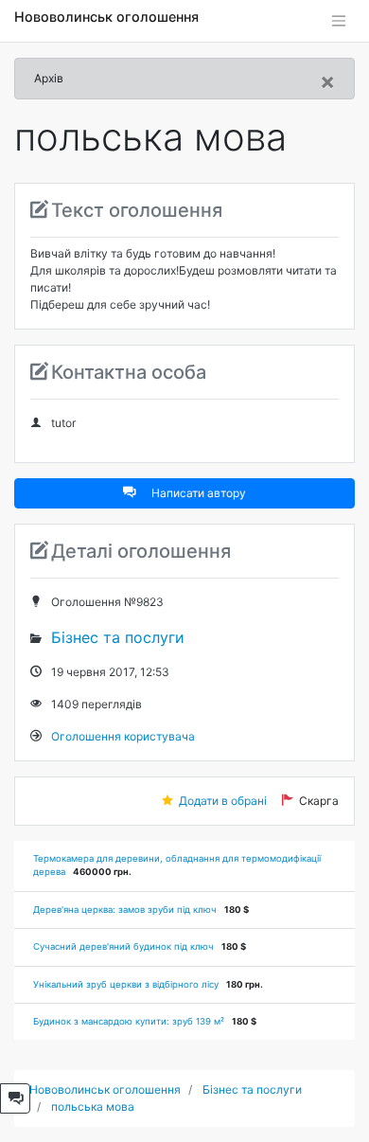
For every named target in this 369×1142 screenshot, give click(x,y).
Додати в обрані (223, 801)
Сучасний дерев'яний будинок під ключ (123, 946)
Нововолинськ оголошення (106, 17)
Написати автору (198, 493)
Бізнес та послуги (117, 637)
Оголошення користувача (123, 736)
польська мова (92, 1106)
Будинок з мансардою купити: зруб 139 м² (128, 1021)
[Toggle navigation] (339, 21)
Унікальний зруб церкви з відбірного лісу (126, 984)
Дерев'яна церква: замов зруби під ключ (125, 909)
